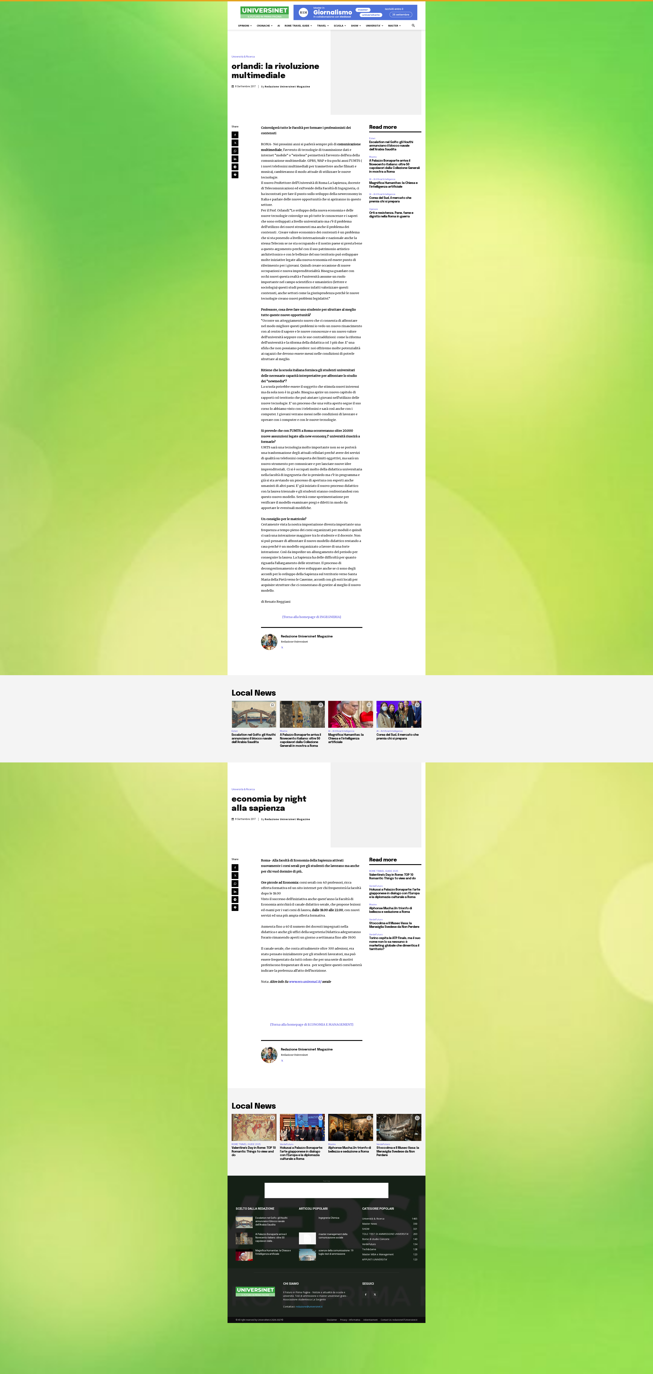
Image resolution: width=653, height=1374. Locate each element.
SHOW (354, 25)
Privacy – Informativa (350, 1319)
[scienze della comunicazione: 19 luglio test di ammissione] (307, 1255)
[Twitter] (235, 142)
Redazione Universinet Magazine (287, 86)
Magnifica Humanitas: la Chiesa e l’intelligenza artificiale (346, 738)
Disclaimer (332, 1319)
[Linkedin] (235, 158)
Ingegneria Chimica (329, 1217)
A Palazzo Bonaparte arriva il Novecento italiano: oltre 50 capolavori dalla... (271, 1237)
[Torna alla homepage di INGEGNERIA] (311, 617)
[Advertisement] (326, 1190)
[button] (413, 26)
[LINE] (235, 174)
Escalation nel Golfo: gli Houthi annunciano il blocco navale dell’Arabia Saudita (391, 146)
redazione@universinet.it (309, 1306)
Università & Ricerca (243, 56)
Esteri (372, 138)
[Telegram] (235, 166)
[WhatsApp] (235, 150)
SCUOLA (338, 25)
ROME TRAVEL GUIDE (297, 25)
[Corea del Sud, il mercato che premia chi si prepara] (398, 714)
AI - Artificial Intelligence (382, 179)
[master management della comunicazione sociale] (307, 1238)
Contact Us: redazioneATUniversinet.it (399, 1319)
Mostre (373, 156)
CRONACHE (263, 25)
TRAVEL (321, 25)
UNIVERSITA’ (373, 25)
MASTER (393, 25)
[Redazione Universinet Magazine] (269, 642)
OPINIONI (243, 25)
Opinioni (373, 209)
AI (279, 25)
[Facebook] (235, 134)
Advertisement (370, 1319)
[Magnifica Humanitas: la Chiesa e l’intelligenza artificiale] (350, 714)
